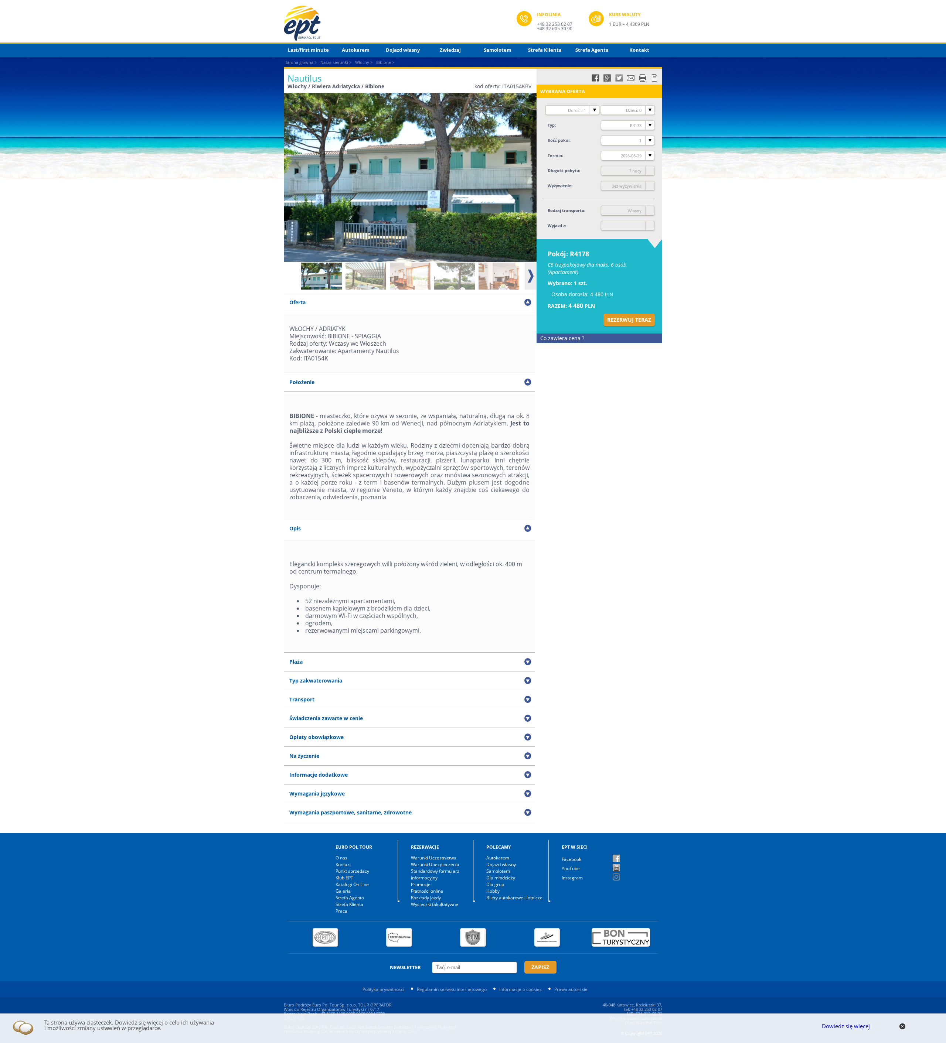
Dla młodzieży (500, 878)
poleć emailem (631, 78)
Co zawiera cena (562, 338)
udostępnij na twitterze (619, 78)
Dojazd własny (403, 50)
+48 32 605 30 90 (554, 28)
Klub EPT (344, 878)
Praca (341, 911)
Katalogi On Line (352, 884)
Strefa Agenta (592, 50)
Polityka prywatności (383, 989)
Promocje (421, 884)
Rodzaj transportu (566, 210)
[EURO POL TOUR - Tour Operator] (400, 23)
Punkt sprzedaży (352, 871)
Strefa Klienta (545, 50)
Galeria (343, 891)
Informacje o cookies (520, 989)
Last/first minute (308, 50)
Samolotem (497, 50)
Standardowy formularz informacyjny (435, 874)
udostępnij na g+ (607, 78)
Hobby (493, 891)
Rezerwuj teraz (629, 319)
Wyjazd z (556, 225)
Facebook (571, 859)
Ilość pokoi (558, 140)
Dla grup (495, 884)
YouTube (571, 868)
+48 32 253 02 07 (554, 24)
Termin (555, 155)
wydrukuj (643, 78)
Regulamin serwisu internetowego (452, 989)
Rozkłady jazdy (426, 898)
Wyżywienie (559, 185)
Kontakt (639, 50)
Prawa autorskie (571, 989)
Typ (551, 125)
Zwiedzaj (450, 50)
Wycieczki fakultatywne (434, 904)
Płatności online (427, 891)
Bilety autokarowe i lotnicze (514, 898)
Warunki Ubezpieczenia (435, 864)
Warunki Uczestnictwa (433, 858)
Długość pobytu (563, 170)
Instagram (572, 878)
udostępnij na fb (595, 78)
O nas (341, 858)
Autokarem (356, 50)
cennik (654, 78)
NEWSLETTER (405, 967)
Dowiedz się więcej (846, 1026)
